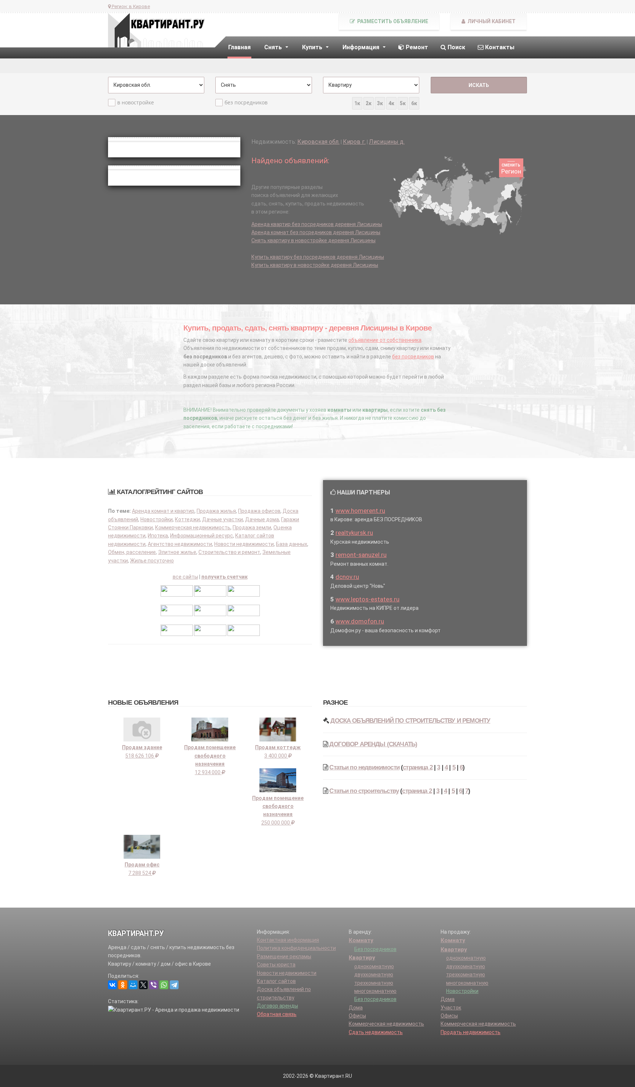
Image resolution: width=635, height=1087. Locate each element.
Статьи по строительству (364, 790)
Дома (356, 1008)
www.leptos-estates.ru (367, 599)
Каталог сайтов (276, 981)
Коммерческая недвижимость (192, 527)
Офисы (357, 1016)
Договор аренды (277, 1006)
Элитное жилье (177, 552)
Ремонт (416, 47)
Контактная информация (288, 940)
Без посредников (375, 949)
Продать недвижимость (471, 1032)
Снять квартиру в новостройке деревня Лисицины (313, 240)
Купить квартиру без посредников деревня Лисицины (317, 257)
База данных (291, 544)
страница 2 (418, 767)
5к (403, 103)
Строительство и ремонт (229, 552)
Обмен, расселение (132, 552)
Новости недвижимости (244, 544)
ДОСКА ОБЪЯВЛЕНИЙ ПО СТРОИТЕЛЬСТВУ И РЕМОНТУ (410, 720)
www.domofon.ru (360, 621)
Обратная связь (277, 1014)
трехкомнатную (373, 983)
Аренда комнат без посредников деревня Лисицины (315, 232)
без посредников (246, 102)
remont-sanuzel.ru (361, 554)
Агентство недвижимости (180, 544)
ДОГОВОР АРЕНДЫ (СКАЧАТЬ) (373, 744)
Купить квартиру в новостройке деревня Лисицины (314, 265)
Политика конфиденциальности (296, 948)
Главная (239, 47)
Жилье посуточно (152, 561)
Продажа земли (252, 527)
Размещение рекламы (284, 956)
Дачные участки (222, 519)
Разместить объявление (392, 21)
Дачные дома (262, 519)
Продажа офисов (259, 511)
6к (414, 103)
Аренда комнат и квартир (163, 511)
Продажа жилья (216, 511)
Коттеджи (187, 519)
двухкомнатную (373, 974)
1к (357, 103)
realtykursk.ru (354, 532)
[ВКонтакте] (112, 984)
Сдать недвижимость (376, 1032)
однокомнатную (374, 966)
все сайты (185, 577)
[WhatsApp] (163, 984)
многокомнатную (375, 991)
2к (369, 103)
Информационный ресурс (201, 536)
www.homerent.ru (360, 510)
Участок (451, 1008)
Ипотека (158, 536)
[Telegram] (174, 984)
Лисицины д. (387, 141)
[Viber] (153, 984)
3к (380, 103)
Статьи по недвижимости (364, 767)
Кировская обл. (318, 141)
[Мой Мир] (133, 984)
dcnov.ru (347, 576)
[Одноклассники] (122, 984)
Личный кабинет (491, 21)
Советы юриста (276, 965)
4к (391, 103)
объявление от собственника (384, 340)
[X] (143, 984)
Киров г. (354, 141)
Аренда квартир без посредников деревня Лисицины (316, 224)
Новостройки (156, 519)
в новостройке (135, 102)
